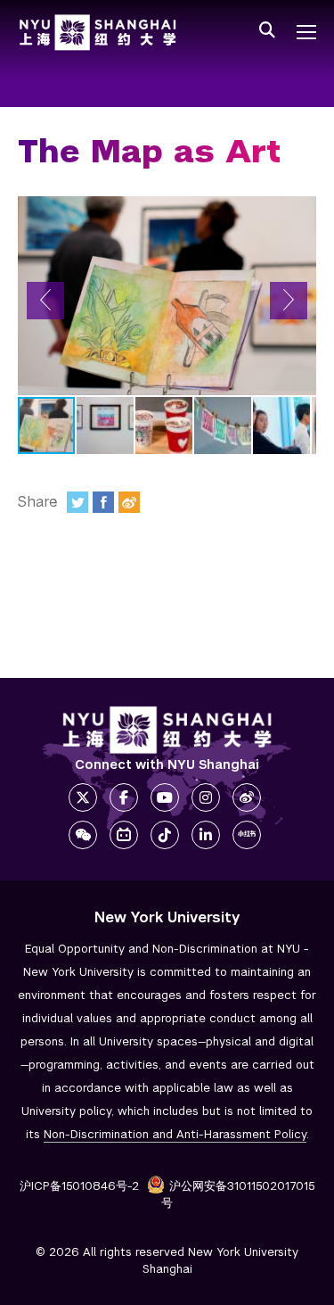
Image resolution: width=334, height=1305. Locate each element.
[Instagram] (205, 797)
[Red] (246, 835)
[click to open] (306, 32)
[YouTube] (165, 797)
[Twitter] (77, 502)
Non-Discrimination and (175, 1134)
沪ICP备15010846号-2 (79, 1185)
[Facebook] (103, 502)
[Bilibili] (124, 835)
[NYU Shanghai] (167, 730)
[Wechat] (83, 835)
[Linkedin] (205, 835)
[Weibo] (129, 502)
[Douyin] (165, 835)
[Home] (98, 32)
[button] (45, 300)
